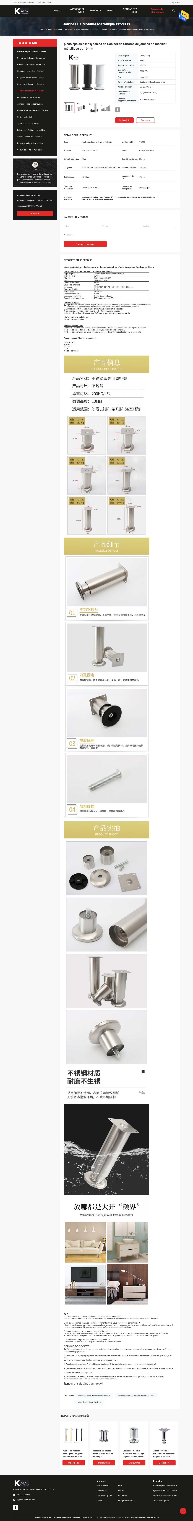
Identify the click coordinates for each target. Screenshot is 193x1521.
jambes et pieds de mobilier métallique (94, 1396)
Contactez (145, 120)
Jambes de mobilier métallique (61, 30)
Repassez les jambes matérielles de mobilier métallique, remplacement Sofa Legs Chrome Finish (104, 1454)
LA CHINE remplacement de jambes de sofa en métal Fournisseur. (57, 1517)
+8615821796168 (34, 206)
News (120, 1486)
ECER (157, 1517)
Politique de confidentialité (127, 1501)
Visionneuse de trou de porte (29, 137)
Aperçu (43, 30)
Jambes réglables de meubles (30, 104)
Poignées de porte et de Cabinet (30, 78)
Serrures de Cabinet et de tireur (30, 84)
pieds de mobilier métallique (89, 1402)
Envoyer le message (85, 244)
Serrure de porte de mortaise (29, 150)
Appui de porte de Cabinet (28, 124)
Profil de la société (102, 1486)
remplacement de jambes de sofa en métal (136, 1396)
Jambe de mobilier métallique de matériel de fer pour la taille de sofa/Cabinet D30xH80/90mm (164, 1454)
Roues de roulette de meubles (30, 143)
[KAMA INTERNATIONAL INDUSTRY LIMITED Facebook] (169, 2)
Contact (35, 213)
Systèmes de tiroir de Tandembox (31, 58)
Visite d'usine (101, 1491)
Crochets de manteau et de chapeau (32, 110)
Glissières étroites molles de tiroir (31, 65)
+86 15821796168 (44, 201)
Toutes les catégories (161, 1501)
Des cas (121, 1491)
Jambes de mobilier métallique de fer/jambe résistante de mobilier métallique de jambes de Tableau (73, 1454)
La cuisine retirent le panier (28, 97)
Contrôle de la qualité (104, 1496)
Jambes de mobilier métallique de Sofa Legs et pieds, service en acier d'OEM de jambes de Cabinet (134, 1454)
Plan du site (122, 1496)
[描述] (173, 10)
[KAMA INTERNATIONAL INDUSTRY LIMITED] (21, 11)
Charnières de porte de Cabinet (30, 71)
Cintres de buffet (24, 117)
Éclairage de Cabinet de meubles (31, 130)
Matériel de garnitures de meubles (31, 51)
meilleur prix (124, 120)
